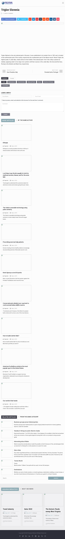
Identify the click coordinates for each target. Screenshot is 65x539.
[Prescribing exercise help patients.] (16, 232)
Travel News (5, 85)
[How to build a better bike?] (16, 326)
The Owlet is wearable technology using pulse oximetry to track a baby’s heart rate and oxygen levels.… (15, 217)
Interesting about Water (21, 441)
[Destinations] (6, 472)
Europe (12, 78)
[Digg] (50, 19)
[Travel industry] (11, 499)
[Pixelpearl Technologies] (7, 3)
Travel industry (8, 509)
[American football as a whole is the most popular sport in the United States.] (16, 356)
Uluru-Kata (17, 450)
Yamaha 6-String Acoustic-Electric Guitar (27, 431)
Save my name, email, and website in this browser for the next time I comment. (22, 100)
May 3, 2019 (14, 146)
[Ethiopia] (16, 133)
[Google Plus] (30, 19)
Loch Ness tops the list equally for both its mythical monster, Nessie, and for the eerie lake (16, 175)
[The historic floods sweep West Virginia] (54, 499)
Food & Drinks (21, 82)
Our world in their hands (10, 401)
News (39, 82)
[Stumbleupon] (47, 19)
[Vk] (54, 19)
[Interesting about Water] (6, 443)
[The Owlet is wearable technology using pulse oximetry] (16, 198)
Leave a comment (8, 13)
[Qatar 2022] (32, 499)
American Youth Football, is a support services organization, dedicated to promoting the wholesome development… (16, 376)
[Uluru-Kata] (6, 453)
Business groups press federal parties (26, 422)
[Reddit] (44, 19)
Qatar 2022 (28, 509)
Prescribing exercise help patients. (13, 242)
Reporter (6, 146)
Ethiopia (5, 143)
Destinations (11, 82)
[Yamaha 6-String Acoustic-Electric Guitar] (6, 434)
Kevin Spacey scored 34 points (12, 272)
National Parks (31, 82)
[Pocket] (57, 19)
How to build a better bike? (11, 336)
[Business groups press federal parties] (6, 424)
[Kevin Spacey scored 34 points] (16, 262)
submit (6, 114)
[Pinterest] (37, 19)
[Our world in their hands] (16, 391)
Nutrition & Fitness (48, 82)
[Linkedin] (33, 19)
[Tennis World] (6, 463)
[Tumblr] (40, 19)
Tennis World (18, 461)
